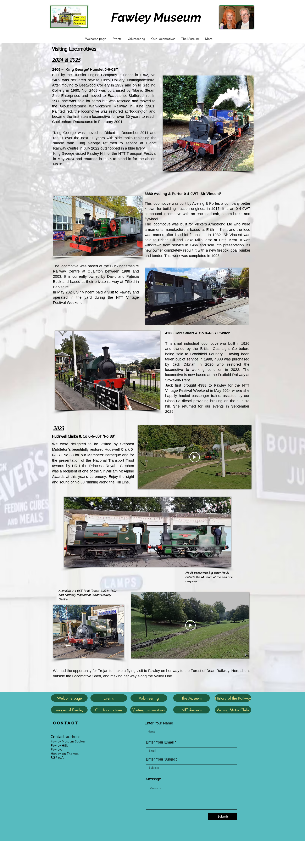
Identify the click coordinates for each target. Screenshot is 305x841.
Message (153, 779)
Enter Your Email (160, 742)
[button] (244, 320)
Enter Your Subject (161, 759)
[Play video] (194, 457)
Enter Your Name (159, 723)
